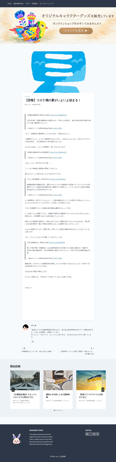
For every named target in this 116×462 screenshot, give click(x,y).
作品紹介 (35, 4)
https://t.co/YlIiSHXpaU (58, 179)
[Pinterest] (97, 434)
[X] (90, 434)
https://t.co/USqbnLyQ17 (58, 152)
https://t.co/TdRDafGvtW (58, 115)
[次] (102, 390)
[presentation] (25, 380)
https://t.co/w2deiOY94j (57, 243)
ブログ (27, 4)
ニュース (27, 96)
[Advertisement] (58, 304)
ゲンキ (28, 104)
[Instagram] (87, 434)
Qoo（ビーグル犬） (18, 402)
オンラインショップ (47, 4)
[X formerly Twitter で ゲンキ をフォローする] (32, 341)
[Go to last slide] (13, 390)
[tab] (54, 410)
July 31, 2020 (57, 128)
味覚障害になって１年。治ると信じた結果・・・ (39, 349)
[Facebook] (94, 434)
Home (10, 4)
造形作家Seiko (18, 4)
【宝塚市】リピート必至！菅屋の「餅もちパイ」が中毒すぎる (77, 351)
